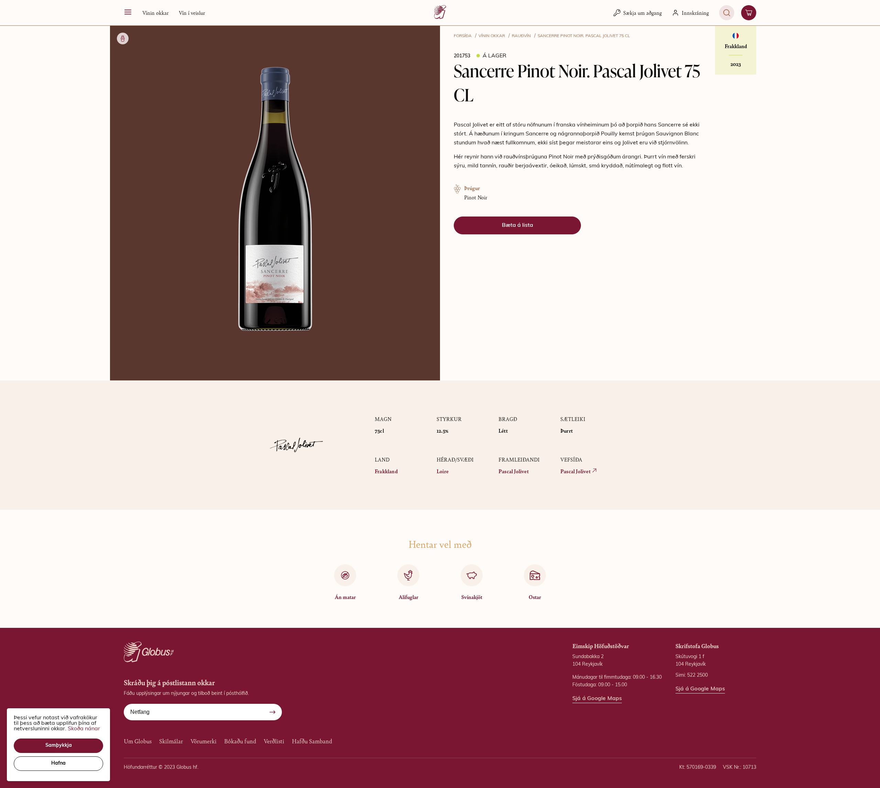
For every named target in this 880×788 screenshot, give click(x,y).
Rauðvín (521, 36)
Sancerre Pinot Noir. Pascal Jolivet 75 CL (584, 36)
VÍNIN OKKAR (491, 36)
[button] (275, 199)
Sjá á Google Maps (597, 698)
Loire (443, 471)
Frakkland (386, 471)
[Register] (272, 712)
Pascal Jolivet (513, 471)
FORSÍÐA (463, 36)
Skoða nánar (84, 729)
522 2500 (697, 675)
